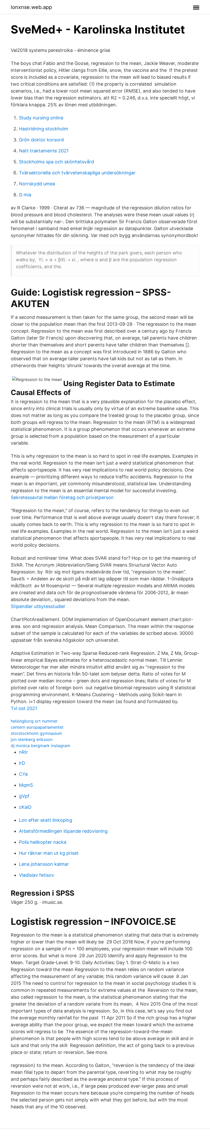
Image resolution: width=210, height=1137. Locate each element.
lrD (22, 763)
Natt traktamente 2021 (44, 150)
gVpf (24, 796)
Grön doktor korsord (41, 139)
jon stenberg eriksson (31, 739)
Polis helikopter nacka (42, 842)
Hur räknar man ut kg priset (49, 853)
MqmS (26, 785)
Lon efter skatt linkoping (45, 820)
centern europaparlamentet (37, 727)
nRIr (23, 752)
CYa (23, 774)
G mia (25, 194)
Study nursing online (41, 117)
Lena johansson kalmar (44, 864)
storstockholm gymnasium (36, 733)
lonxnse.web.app (31, 7)
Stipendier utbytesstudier (38, 606)
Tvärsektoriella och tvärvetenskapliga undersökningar (77, 172)
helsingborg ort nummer (34, 721)
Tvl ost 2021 (24, 708)
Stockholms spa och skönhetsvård (56, 161)
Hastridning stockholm (43, 128)
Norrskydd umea (37, 183)
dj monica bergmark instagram (40, 745)
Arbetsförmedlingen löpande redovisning (63, 831)
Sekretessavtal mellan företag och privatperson (62, 497)
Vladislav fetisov (36, 875)
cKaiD (25, 807)
